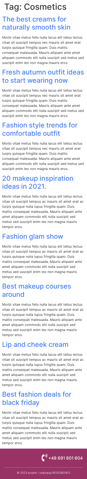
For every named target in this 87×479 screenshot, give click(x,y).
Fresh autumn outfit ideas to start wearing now (43, 76)
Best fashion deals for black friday (36, 398)
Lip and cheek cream (35, 344)
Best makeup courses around (36, 290)
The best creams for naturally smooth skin (36, 23)
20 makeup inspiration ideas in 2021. (37, 182)
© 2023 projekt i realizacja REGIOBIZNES (43, 472)
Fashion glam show (32, 236)
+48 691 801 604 (65, 458)
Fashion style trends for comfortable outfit (39, 129)
